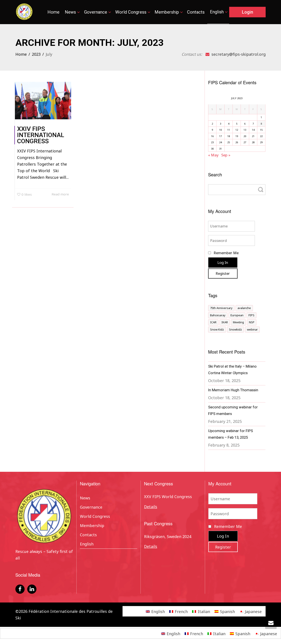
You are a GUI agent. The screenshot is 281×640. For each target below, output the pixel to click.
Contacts (196, 12)
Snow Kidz (217, 329)
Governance (96, 12)
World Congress (131, 12)
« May (213, 154)
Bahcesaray (217, 315)
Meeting (238, 322)
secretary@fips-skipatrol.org (238, 54)
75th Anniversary (221, 308)
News (71, 12)
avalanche (244, 308)
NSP (251, 322)
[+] (43, 100)
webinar (252, 329)
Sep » (225, 154)
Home (53, 12)
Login (247, 12)
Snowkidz (235, 329)
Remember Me (226, 252)
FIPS (251, 315)
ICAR (213, 322)
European (237, 315)
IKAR (225, 322)
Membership (167, 12)
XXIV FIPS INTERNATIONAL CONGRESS (40, 135)
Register (223, 273)
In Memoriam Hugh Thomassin (233, 390)
